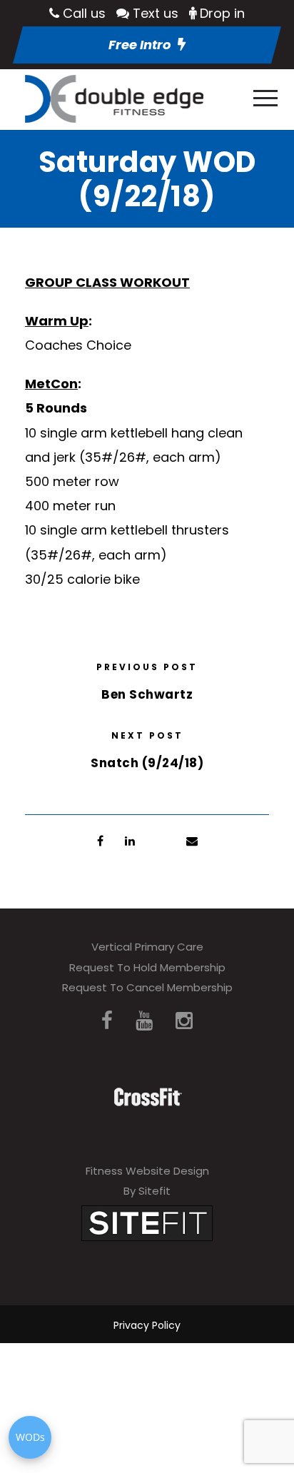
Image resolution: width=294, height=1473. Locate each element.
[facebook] (107, 1021)
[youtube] (144, 1021)
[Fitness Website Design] (147, 1222)
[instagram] (184, 1021)
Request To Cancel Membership (147, 987)
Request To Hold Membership (147, 967)
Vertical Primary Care (147, 946)
